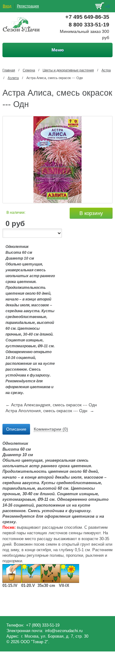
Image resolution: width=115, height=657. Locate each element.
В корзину (91, 213)
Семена (29, 70)
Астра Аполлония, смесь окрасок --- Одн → (50, 410)
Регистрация (28, 6)
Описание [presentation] (16, 429)
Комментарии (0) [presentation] (51, 429)
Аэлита (13, 78)
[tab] (16, 429)
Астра (106, 70)
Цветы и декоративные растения (68, 70)
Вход (7, 6)
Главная (8, 70)
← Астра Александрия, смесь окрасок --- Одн (51, 404)
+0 (107, 6)
